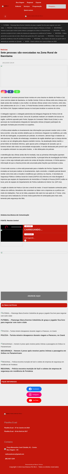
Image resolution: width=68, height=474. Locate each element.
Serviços (27, 6)
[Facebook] (10, 91)
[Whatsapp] (17, 91)
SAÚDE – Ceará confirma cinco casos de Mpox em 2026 (41, 41)
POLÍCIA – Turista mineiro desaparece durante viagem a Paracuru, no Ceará (28, 28)
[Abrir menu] (5, 16)
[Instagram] (4, 91)
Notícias (4, 50)
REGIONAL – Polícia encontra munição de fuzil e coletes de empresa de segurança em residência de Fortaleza (31, 370)
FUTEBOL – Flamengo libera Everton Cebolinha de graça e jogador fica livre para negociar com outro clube (33, 321)
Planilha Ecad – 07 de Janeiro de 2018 (17, 428)
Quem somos (28, 10)
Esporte (38, 2)
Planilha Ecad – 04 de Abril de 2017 (16, 431)
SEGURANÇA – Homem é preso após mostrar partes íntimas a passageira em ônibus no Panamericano (33, 352)
